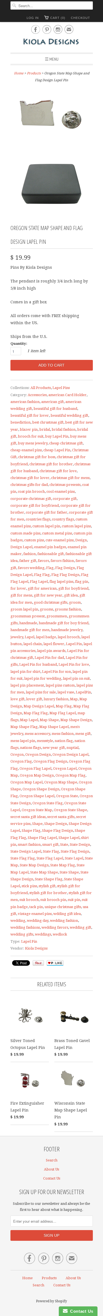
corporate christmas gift (30, 499)
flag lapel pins (61, 581)
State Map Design (34, 865)
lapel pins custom (60, 685)
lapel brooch (69, 637)
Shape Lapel (69, 838)
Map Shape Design (76, 720)
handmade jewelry (66, 630)
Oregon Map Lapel (26, 782)
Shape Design (55, 824)
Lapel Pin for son (56, 672)
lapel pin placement (27, 685)
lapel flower (53, 644)
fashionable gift (50, 554)
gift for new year (48, 595)
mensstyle (45, 741)
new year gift (54, 748)
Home (27, 1278)
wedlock (60, 934)
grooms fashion (68, 609)
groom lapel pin (24, 609)
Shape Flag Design (57, 830)
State (64, 844)
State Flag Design (75, 851)
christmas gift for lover (29, 478)
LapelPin (83, 692)
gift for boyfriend (73, 588)
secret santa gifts (60, 817)
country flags (63, 519)
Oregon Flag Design (50, 761)
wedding (17, 921)
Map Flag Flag (36, 713)
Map (74, 699)
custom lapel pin (46, 526)
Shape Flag (31, 830)
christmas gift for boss (36, 457)
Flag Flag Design (65, 575)
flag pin (81, 581)
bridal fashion (64, 429)
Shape (37, 824)
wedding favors (54, 927)
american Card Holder (67, 395)
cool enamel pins (60, 491)
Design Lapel (21, 547)
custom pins (34, 540)
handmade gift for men (29, 630)
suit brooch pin (53, 900)
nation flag (64, 741)
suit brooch (29, 900)
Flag (50, 568)
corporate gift (65, 499)
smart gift (50, 844)
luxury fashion (56, 699)
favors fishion (62, 561)
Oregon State (67, 796)
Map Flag (64, 706)
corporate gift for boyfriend (34, 505)
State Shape (69, 872)
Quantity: (18, 343)
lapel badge (46, 637)
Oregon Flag (21, 761)
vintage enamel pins (35, 914)
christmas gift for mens (70, 478)
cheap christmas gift (66, 443)
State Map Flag (62, 865)
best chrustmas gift (47, 422)
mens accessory (37, 734)
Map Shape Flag (24, 727)
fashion (29, 554)
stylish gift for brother (48, 893)
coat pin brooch (31, 491)
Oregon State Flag (47, 803)
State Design (80, 844)
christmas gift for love (58, 471)
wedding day (37, 921)
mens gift (83, 734)
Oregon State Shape (70, 810)
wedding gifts (21, 934)
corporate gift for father (46, 512)
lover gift (34, 699)
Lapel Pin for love (74, 664)
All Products (40, 388)
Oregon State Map (37, 810)
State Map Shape (44, 872)
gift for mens (21, 595)
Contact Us (51, 1178)
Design (81, 540)
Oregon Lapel (65, 768)
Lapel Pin (74, 644)
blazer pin (29, 429)
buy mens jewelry (33, 443)
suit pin (74, 900)
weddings (43, 934)
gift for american (42, 588)
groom (75, 602)
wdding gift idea (67, 914)
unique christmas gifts (62, 907)
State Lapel (74, 858)
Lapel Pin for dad (49, 658)
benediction (20, 422)
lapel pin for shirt (25, 672)
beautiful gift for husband (55, 409)
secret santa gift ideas (28, 817)
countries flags (38, 519)
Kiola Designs (36, 948)
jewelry (16, 637)
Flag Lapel (39, 581)
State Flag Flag (22, 858)
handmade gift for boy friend (63, 623)
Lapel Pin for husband (38, 664)
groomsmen (56, 616)
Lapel (29, 637)
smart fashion (29, 844)
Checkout (80, 17)
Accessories (37, 395)
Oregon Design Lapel (70, 754)
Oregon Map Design (37, 775)
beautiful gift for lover (29, 415)
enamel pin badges (50, 547)
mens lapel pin (22, 741)
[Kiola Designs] (51, 42)
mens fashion (63, 734)
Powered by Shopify (51, 1301)
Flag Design (65, 568)
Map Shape (49, 720)
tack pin (36, 907)
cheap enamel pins (26, 450)
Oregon (17, 754)
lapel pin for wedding (42, 678)
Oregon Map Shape (60, 782)
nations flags (30, 748)
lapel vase (65, 692)
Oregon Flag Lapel (35, 768)
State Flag (51, 851)
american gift (52, 402)
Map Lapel (29, 720)
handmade (28, 623)
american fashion (25, 402)
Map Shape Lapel (54, 727)
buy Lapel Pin (56, 436)
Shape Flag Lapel (42, 838)
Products (34, 73)
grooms (46, 609)
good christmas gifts (50, 602)
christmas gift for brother (51, 464)
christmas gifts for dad (29, 485)
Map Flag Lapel (62, 713)
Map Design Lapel (39, 706)
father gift (27, 561)
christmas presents (64, 485)
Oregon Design (38, 754)
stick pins (29, 886)
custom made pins (25, 533)
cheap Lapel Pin (56, 450)
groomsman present (27, 616)
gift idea (71, 595)
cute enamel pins (60, 540)
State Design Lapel (25, 851)
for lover (18, 588)
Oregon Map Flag (70, 775)
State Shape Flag (48, 879)
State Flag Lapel (50, 858)
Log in (33, 17)
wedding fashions (25, 927)
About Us (51, 1169)
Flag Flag (42, 575)
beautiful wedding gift (69, 415)
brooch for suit (30, 436)
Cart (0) (57, 17)
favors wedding (31, 568)
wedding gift (80, 927)
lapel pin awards (51, 651)
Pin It (38, 963)
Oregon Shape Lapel (37, 796)
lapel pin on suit (76, 678)
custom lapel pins (76, 526)
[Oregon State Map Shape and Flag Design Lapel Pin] (51, 117)
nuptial (72, 748)
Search (51, 1160)
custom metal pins (57, 533)
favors (43, 561)
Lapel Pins (61, 388)
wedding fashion (64, 921)
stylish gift (47, 886)
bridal (44, 429)
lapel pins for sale (41, 692)
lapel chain (32, 644)
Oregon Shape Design (41, 789)
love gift (17, 699)
